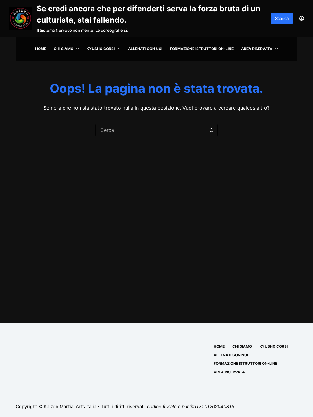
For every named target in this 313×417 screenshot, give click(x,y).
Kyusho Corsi (101, 48)
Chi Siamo (63, 48)
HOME (40, 48)
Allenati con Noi (145, 48)
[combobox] (151, 130)
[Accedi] (301, 18)
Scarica (282, 18)
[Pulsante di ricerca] (211, 130)
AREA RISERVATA (256, 48)
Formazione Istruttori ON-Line (202, 48)
